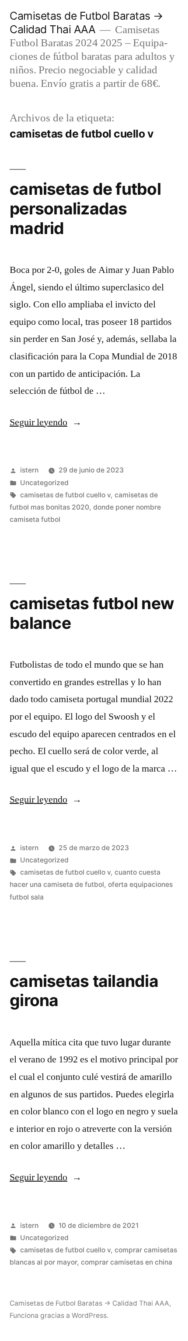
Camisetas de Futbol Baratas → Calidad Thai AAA (87, 22)
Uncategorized (44, 483)
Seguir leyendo (46, 422)
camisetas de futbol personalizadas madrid (85, 208)
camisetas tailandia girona (84, 990)
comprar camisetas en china (126, 1262)
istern (29, 470)
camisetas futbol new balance (92, 613)
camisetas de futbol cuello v (65, 495)
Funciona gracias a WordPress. (59, 1315)
